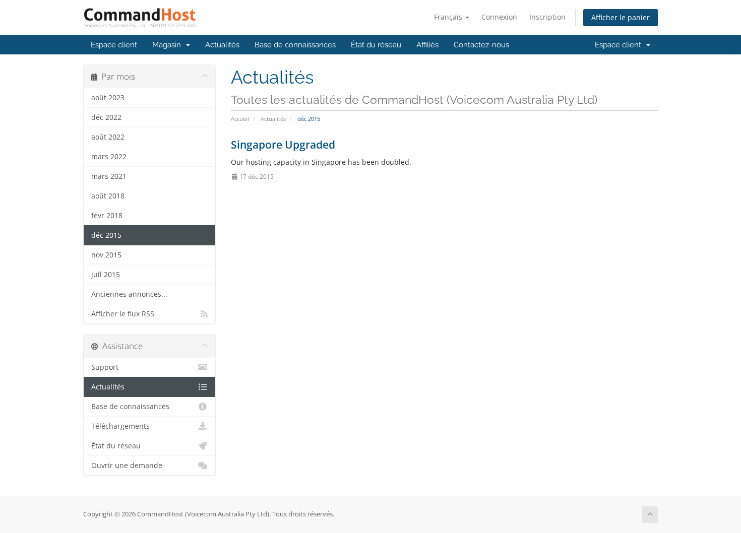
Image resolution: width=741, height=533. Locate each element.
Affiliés (427, 44)
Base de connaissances (295, 44)
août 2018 (108, 196)
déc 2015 (106, 235)
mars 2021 (109, 176)
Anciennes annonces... (129, 294)
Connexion (499, 17)
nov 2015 (106, 254)
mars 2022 (109, 156)
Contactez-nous (481, 44)
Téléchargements (120, 426)
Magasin (168, 44)
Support (104, 367)
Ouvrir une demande (126, 465)
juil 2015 (105, 274)
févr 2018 (106, 215)
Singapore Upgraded (283, 145)
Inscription (547, 17)
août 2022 (108, 137)
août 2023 (108, 97)
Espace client (114, 44)
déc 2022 (106, 117)
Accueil (240, 118)
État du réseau (376, 44)
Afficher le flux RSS (122, 313)
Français (449, 17)
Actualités (222, 44)
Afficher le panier (620, 17)
